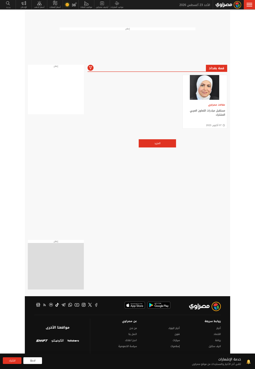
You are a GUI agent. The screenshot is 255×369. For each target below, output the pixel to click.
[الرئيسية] (228, 5)
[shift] (42, 341)
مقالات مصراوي (216, 105)
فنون (177, 334)
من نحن (133, 328)
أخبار (218, 328)
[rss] (44, 305)
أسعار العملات (55, 7)
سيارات (176, 340)
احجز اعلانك (131, 340)
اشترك (12, 360)
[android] (159, 305)
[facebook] (96, 305)
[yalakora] (73, 341)
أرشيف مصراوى (102, 7)
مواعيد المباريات (117, 7)
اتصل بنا (132, 334)
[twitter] (90, 305)
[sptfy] (51, 305)
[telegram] (63, 305)
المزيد (157, 143)
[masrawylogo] (201, 306)
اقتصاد (217, 334)
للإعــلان (24, 7)
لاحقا (32, 360)
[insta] (83, 305)
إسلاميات (175, 346)
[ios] (135, 305)
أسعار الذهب (39, 7)
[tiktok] (57, 305)
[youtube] (77, 305)
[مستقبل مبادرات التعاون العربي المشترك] (205, 87)
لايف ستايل (215, 346)
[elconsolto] (57, 341)
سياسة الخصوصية (127, 346)
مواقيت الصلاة (86, 7)
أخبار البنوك (174, 328)
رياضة (218, 340)
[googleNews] (38, 305)
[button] (249, 4)
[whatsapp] (70, 305)
